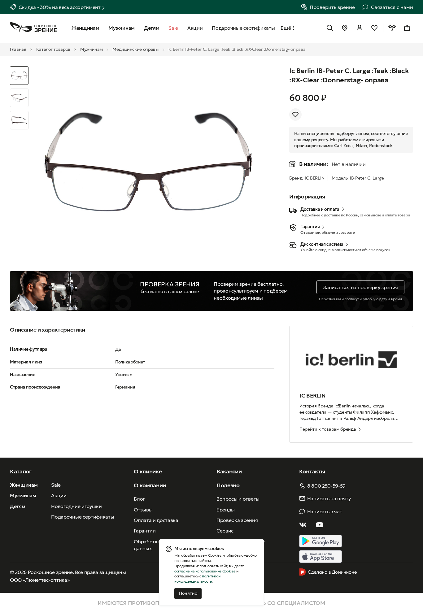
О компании (150, 485)
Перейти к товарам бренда (327, 429)
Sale (56, 485)
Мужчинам (91, 49)
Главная (18, 49)
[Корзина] (407, 28)
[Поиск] (330, 28)
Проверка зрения (237, 520)
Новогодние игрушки (76, 506)
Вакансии (229, 471)
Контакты (312, 471)
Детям (17, 506)
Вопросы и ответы (237, 499)
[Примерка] (392, 28)
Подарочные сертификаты (82, 517)
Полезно (228, 485)
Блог (139, 499)
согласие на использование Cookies (204, 571)
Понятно (188, 593)
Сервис (224, 531)
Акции (58, 495)
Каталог (21, 471)
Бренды (225, 509)
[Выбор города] (344, 28)
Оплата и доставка (156, 520)
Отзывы (143, 509)
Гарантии (144, 531)
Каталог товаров (53, 49)
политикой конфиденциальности (197, 579)
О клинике (148, 471)
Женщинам (23, 485)
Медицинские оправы (135, 49)
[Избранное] (374, 28)
